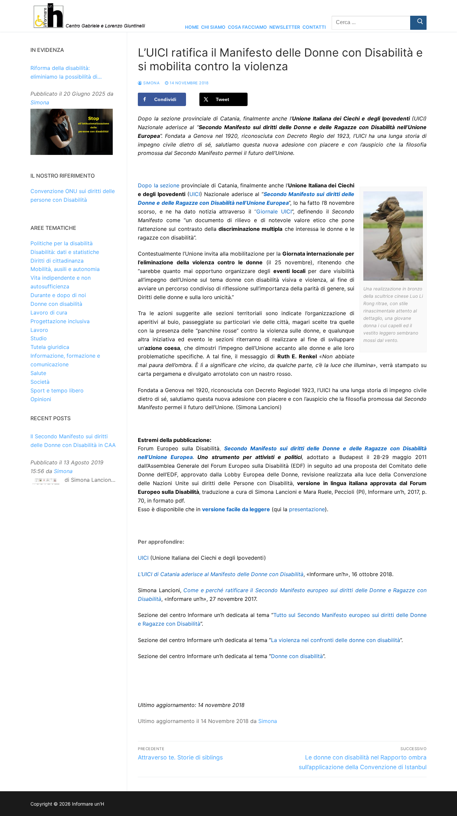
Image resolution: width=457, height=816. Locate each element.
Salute (38, 373)
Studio (38, 338)
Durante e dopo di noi (58, 295)
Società (40, 381)
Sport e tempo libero (57, 390)
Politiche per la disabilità (61, 243)
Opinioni (40, 399)
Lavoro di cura (48, 312)
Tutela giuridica (49, 347)
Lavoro (39, 330)
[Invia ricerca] (418, 23)
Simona (151, 83)
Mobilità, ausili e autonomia (65, 269)
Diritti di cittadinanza (57, 260)
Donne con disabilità (56, 303)
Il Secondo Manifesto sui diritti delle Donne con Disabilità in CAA (73, 440)
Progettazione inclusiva (60, 321)
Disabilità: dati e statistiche (64, 252)
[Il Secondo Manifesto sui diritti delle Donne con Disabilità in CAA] (45, 482)
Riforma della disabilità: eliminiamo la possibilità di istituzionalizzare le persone (65, 73)
